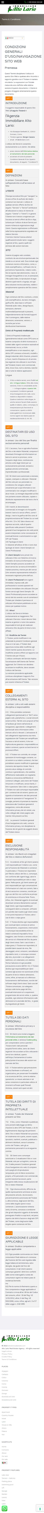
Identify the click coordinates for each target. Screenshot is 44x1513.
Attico (4, 1428)
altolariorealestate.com (16, 1346)
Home (4, 1447)
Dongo (4, 1393)
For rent (5, 1456)
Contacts (5, 1450)
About (4, 1453)
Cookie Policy (7, 1357)
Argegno (5, 1371)
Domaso (5, 1390)
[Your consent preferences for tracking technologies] (40, 1509)
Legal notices (7, 1351)
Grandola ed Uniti (8, 1397)
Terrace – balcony (8, 1478)
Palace (4, 1431)
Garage (4, 1491)
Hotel (4, 1419)
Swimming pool (7, 1485)
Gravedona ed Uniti (9, 1400)
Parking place (7, 1481)
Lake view (5, 1475)
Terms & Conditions (9, 1359)
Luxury (4, 1497)
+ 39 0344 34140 (35, 2)
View (3, 1500)
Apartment (6, 1412)
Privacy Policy (7, 1354)
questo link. (32, 388)
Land (3, 1422)
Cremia (4, 1387)
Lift (3, 1488)
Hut (3, 1434)
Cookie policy (31, 1040)
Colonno (5, 1381)
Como (4, 1384)
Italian (11, 38)
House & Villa (7, 1425)
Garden (4, 1494)
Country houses (8, 1415)
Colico (4, 1378)
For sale (5, 1459)
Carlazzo (5, 1374)
